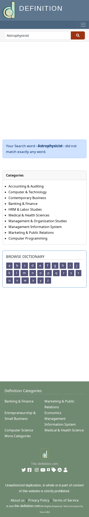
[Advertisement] (44, 88)
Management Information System (35, 226)
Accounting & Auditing (26, 186)
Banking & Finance (22, 203)
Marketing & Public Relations (31, 232)
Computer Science (19, 430)
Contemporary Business (27, 198)
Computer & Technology (27, 192)
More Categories (18, 436)
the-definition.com (27, 506)
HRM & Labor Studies (25, 209)
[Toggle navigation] (83, 25)
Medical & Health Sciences (28, 215)
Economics (52, 413)
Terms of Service (66, 500)
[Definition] (9, 9)
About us (18, 500)
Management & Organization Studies (37, 221)
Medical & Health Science (64, 430)
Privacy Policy (38, 500)
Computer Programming (27, 238)
